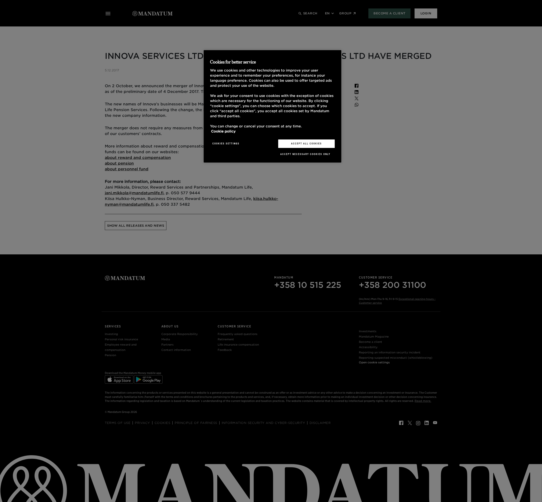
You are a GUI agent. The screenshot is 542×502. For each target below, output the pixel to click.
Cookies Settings (225, 143)
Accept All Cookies (306, 143)
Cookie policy (223, 131)
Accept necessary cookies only (305, 154)
